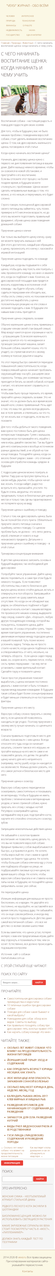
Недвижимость (14, 30)
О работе (27, 25)
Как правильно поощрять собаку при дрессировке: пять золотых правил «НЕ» (30, 1027)
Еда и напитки (34, 35)
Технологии (28, 20)
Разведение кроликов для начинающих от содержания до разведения (30, 1108)
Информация (12, 1163)
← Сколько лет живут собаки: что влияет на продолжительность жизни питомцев (12, 1152)
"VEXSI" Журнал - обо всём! (27, 5)
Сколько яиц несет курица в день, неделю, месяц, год (30, 1088)
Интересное (28, 16)
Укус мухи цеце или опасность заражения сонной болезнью (28, 1079)
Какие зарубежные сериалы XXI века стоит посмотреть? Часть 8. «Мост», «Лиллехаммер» (26, 1229)
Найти (39, 982)
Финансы (11, 25)
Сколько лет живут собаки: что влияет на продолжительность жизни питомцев (29, 1051)
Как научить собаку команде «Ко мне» (29, 1032)
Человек (10, 16)
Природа (10, 20)
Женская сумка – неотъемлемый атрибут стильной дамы (24, 1198)
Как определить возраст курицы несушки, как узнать (29, 1070)
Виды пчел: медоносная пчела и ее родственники (29, 1128)
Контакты (27, 1271)
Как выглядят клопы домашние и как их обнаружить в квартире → (40, 1152)
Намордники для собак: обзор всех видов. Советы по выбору (27, 1020)
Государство (13, 35)
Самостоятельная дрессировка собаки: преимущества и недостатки (29, 1000)
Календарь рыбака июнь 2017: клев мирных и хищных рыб (27, 1097)
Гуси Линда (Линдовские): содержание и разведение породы (25, 1139)
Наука (32, 30)
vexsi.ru (22, 1257)
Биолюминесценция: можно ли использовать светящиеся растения (27, 1217)
